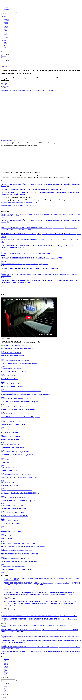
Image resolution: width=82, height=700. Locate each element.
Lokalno (6, 22)
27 (1, 238)
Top (5, 44)
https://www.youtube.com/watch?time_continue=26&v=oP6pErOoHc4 (19, 202)
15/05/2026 (3, 285)
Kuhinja (6, 37)
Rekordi (6, 23)
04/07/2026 (3, 237)
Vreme (5, 36)
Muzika (6, 26)
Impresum (6, 9)
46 (1, 286)
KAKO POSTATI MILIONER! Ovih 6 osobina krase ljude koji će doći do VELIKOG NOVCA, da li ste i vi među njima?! (41, 234)
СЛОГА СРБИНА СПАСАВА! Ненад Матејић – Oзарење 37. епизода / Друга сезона (30, 268)
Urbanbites (8, 86)
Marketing (6, 7)
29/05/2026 (3, 271)
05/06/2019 (3, 84)
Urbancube (3, 16)
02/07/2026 (3, 250)
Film (5, 29)
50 (1, 226)
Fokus (5, 33)
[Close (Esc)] (1, 697)
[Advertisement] (19, 3)
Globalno (6, 20)
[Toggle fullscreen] (4, 697)
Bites (5, 45)
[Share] (3, 697)
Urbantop (6, 19)
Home (2, 66)
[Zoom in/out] (6, 697)
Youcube (6, 34)
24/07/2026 (3, 225)
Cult (5, 47)
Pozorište (6, 27)
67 (1, 273)
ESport (5, 30)
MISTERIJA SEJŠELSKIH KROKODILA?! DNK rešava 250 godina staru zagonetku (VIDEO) (32, 189)
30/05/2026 (3, 261)
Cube (5, 43)
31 (1, 262)
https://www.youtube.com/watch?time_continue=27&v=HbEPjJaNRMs (19, 205)
